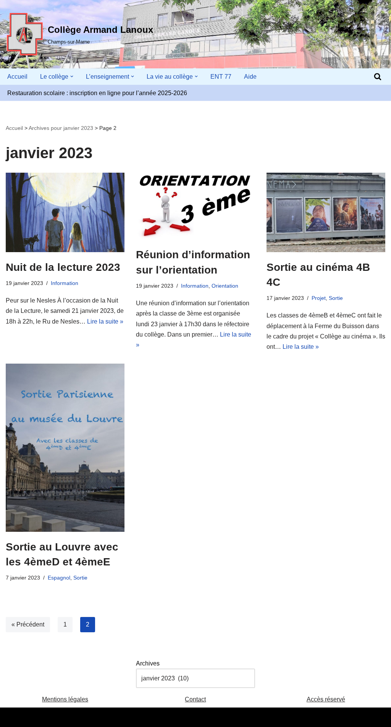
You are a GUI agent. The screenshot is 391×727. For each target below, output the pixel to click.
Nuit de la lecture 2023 (63, 267)
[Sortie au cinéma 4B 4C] (326, 212)
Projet (319, 298)
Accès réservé (326, 699)
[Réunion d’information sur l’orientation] (195, 206)
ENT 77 (220, 76)
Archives (148, 663)
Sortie (336, 298)
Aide (250, 76)
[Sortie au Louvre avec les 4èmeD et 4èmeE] (65, 447)
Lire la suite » (105, 321)
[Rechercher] (377, 76)
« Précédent (27, 624)
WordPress (76, 717)
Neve (13, 717)
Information (64, 283)
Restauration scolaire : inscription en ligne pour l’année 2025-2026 (97, 93)
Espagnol (59, 578)
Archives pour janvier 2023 (61, 128)
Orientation (225, 286)
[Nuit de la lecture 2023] (65, 212)
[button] (71, 76)
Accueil (17, 76)
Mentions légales (65, 699)
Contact (195, 699)
